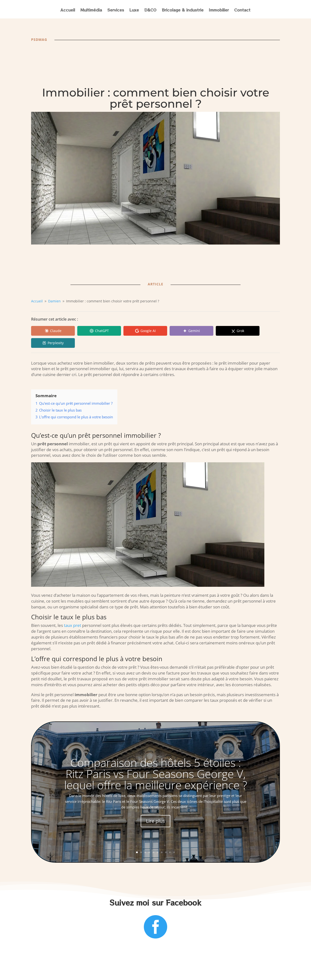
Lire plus (155, 821)
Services (115, 10)
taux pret (72, 625)
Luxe (134, 10)
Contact (242, 10)
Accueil (67, 10)
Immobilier (219, 10)
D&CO (150, 10)
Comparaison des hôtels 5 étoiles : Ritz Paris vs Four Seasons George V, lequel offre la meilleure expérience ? (155, 773)
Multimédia (91, 10)
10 (174, 852)
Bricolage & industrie (183, 10)
